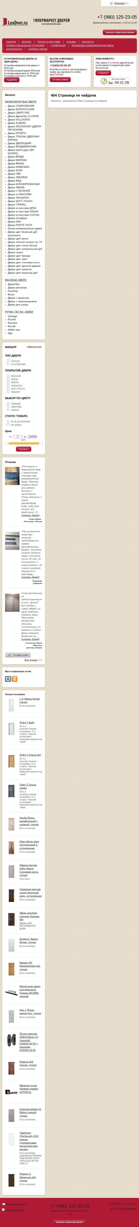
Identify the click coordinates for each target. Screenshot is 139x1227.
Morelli (11, 326)
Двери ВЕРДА (16, 156)
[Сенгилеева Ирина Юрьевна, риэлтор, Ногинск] (12, 612)
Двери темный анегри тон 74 (25, 242)
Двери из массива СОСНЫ (23, 214)
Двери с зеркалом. (19, 297)
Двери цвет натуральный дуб (25, 248)
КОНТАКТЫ (88, 42)
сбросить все (34, 346)
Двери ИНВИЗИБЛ (18, 166)
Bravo (11, 294)
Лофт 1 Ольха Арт (30, 754)
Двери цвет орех (17, 259)
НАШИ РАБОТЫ (14, 49)
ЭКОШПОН (16, 385)
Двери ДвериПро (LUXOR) (23, 116)
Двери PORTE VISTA (20, 225)
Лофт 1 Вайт (27, 722)
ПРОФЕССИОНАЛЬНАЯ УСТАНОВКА (25, 45)
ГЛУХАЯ (15, 361)
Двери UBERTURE (19, 112)
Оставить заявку (60, 79)
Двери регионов (17, 287)
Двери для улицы (18, 304)
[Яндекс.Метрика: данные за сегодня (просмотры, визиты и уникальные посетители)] (13, 1210)
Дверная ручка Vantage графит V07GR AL (29, 1088)
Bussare (12, 322)
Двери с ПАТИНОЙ (19, 190)
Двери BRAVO (16, 163)
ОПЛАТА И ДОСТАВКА (48, 42)
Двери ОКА (14, 221)
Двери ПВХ (14, 173)
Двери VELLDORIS (19, 119)
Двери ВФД (14, 180)
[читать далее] (30, 515)
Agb (10, 333)
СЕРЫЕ (15, 410)
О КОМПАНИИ (58, 45)
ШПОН (14, 379)
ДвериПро (14, 284)
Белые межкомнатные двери (25, 228)
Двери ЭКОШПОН (18, 197)
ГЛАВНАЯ (11, 42)
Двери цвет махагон (19, 269)
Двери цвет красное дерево (24, 265)
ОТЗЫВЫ (71, 42)
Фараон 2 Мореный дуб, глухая (28, 1177)
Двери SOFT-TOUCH (20, 201)
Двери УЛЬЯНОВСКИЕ (21, 105)
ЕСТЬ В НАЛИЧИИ (20, 421)
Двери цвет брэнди (19, 255)
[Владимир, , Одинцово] (12, 551)
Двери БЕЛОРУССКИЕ (21, 109)
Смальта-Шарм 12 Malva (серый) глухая (30, 1112)
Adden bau (14, 329)
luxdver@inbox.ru (17, 1204)
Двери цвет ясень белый (22, 245)
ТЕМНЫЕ (16, 404)
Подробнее (12, 80)
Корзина (119, 3)
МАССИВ (16, 376)
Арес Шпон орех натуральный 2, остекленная (29, 844)
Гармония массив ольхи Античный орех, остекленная (31, 892)
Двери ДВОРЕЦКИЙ (19, 143)
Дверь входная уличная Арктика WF (29, 916)
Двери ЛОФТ (15, 170)
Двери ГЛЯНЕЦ (17, 204)
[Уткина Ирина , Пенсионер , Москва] (12, 486)
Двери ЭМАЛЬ (16, 187)
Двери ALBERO (17, 123)
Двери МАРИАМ (17, 160)
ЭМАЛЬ (15, 382)
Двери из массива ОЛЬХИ (23, 211)
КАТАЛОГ (26, 42)
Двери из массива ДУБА (22, 208)
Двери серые (15, 252)
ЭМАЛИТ (15, 392)
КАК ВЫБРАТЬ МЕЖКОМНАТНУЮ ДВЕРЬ (92, 45)
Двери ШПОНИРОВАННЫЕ (24, 184)
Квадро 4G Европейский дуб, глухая (30, 966)
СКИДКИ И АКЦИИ (37, 49)
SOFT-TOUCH (18, 389)
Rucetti (12, 319)
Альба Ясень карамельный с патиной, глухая (29, 821)
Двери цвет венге (18, 238)
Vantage (12, 316)
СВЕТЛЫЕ (16, 407)
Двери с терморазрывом (22, 301)
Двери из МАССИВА (19, 194)
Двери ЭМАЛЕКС (18, 177)
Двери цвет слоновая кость (24, 262)
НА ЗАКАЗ (16, 425)
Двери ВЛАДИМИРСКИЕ (22, 146)
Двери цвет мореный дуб (22, 272)
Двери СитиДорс (17, 218)
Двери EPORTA (17, 133)
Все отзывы (31, 660)
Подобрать (24, 449)
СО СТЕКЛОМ (18, 364)
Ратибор (13, 291)
